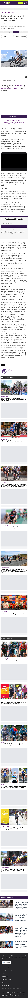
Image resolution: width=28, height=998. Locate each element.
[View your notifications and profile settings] (17, 3)
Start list (22, 32)
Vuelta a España (11, 9)
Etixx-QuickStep (13, 88)
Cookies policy (5, 976)
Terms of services (16, 229)
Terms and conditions (6, 968)
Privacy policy (4, 973)
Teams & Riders (11, 12)
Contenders (16, 32)
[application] (14, 161)
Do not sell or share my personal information (11, 988)
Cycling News (5, 23)
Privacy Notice (18, 231)
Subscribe (21, 3)
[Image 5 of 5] (23, 58)
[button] (26, 3)
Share (4, 36)
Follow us (17, 36)
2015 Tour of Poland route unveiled (12, 120)
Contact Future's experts (7, 970)
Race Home (3, 32)
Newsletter (24, 36)
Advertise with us (5, 985)
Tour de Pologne (18, 85)
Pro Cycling (4, 12)
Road (3, 365)
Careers (3, 982)
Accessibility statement (7, 979)
